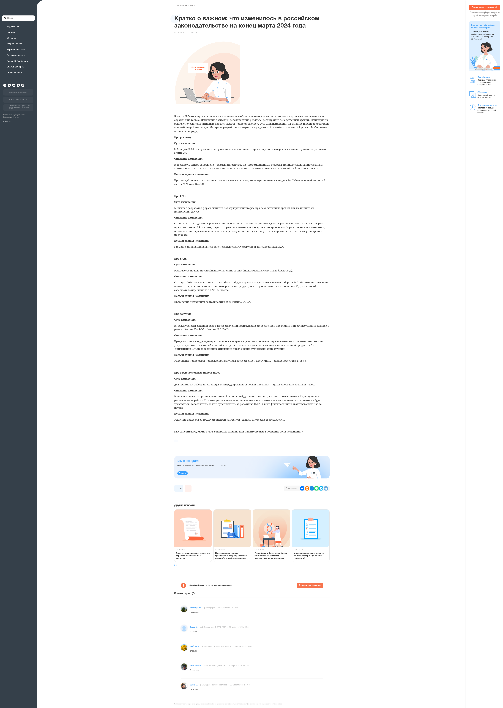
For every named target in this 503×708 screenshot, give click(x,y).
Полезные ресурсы (16, 55)
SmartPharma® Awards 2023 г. (18, 92)
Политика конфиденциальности (13, 115)
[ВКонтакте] (302, 488)
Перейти (182, 473)
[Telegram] (326, 488)
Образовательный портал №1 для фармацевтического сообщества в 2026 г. (19, 107)
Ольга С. (194, 685)
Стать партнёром (15, 67)
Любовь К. (195, 646)
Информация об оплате (11, 117)
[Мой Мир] (312, 488)
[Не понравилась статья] (188, 488)
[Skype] (321, 488)
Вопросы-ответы (15, 44)
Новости (11, 32)
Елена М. (194, 627)
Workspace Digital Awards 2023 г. (19, 99)
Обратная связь (15, 73)
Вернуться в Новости (186, 5)
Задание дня (13, 27)
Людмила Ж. (196, 608)
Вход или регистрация (310, 585)
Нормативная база (16, 50)
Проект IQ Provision (16, 61)
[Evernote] (316, 488)
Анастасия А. (196, 666)
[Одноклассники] (307, 488)
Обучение (11, 38)
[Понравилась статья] (178, 488)
